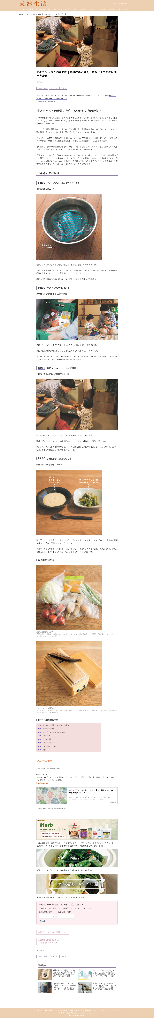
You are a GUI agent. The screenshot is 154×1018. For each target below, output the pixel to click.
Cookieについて (116, 1011)
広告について (37, 1011)
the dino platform (79, 1015)
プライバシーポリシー (100, 1011)
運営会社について (76, 1011)
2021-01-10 (41, 82)
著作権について (49, 1011)
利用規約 (88, 1011)
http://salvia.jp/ (42, 783)
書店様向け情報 (62, 1011)
